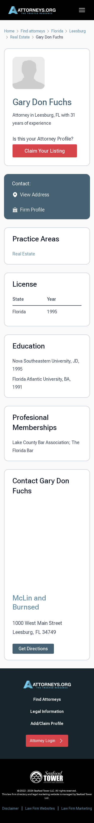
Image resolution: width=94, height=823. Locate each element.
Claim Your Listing (45, 151)
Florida (57, 31)
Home (9, 31)
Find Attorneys (47, 699)
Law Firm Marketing (76, 808)
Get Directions (33, 648)
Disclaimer (10, 808)
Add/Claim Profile (47, 723)
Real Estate (20, 37)
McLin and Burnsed (29, 602)
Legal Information (47, 711)
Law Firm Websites (40, 808)
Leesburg (77, 31)
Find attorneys (33, 31)
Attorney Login (42, 740)
